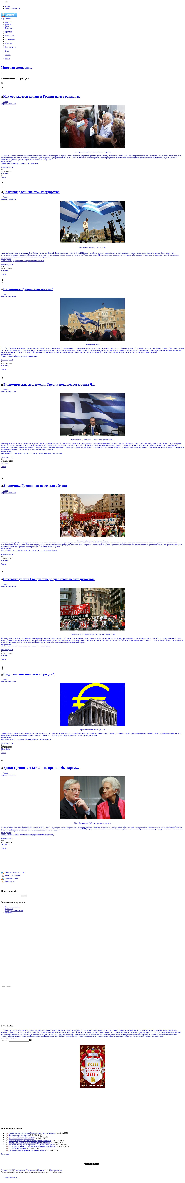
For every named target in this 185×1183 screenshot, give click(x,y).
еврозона (55, 1032)
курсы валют (132, 1032)
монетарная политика (14, 1034)
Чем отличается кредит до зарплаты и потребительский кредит (32, 1145)
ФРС (111, 1030)
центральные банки (161, 1034)
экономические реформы (106, 1036)
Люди (7, 26)
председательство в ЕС (23, 453)
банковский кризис (132, 1030)
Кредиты (8, 32)
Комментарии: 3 (7, 838)
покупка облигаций (51, 1034)
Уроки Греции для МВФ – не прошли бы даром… (41, 768)
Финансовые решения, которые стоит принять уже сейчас (30, 1141)
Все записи (9, 909)
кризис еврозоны (121, 1032)
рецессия (120, 1034)
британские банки (170, 1030)
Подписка (8, 28)
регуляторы (112, 1034)
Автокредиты (10, 881)
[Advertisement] (92, 864)
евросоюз (88, 1032)
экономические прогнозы (53, 453)
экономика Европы (43, 1036)
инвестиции (104, 1032)
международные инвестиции (148, 1032)
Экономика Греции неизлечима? (28, 289)
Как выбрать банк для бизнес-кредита (22, 1137)
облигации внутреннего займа (26, 261)
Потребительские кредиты (14, 872)
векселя (41, 261)
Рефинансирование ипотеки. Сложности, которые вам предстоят (32, 1133)
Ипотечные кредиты (12, 875)
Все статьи (5, 1154)
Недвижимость (10, 47)
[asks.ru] (9, 17)
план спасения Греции (28, 835)
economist (4, 173)
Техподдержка (19, 1170)
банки (122, 1030)
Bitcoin (3, 1030)
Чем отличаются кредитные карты (21, 1139)
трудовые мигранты (131, 1034)
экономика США (56, 1036)
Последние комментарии (14, 911)
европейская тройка (44, 739)
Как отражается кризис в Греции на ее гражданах (41, 96)
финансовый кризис (146, 1034)
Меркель (54, 550)
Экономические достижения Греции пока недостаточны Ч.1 (49, 384)
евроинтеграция (64, 1032)
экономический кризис (29, 163)
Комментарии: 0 (7, 167)
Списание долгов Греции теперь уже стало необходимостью (49, 579)
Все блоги (9, 913)
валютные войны (7, 1032)
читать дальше (6, 161)
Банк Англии (29, 1030)
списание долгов (44, 550)
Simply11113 (5, 749)
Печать (3, 177)
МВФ (3, 550)
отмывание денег (37, 1034)
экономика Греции (13, 163)
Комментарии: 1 (7, 457)
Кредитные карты (11, 878)
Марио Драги (94, 1030)
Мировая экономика (8, 104)
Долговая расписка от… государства (31, 192)
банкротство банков (146, 1030)
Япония (116, 1030)
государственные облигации (24, 1032)
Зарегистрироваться (12, 8)
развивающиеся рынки (82, 1034)
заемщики (96, 1032)
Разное (7, 59)
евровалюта (47, 1032)
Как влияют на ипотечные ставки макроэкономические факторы (32, 1146)
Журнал (8, 24)
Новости (8, 22)
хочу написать (6, 18)
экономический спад (155, 1036)
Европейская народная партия (68, 1030)
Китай (81, 1030)
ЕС (15, 739)
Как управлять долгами (17, 1148)
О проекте (4, 1170)
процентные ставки (66, 1034)
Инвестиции (9, 35)
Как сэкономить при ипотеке (19, 1135)
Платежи (8, 43)
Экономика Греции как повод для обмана (35, 485)
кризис (112, 1032)
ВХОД (7, 6)
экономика (173, 1034)
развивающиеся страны (99, 1034)
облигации (27, 1034)
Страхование (10, 39)
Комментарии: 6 (7, 743)
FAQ (11, 1170)
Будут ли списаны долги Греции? (28, 674)
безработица (158, 1030)
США (107, 1030)
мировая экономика (166, 1032)
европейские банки (78, 1032)
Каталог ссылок (56, 1170)
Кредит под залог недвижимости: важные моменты (27, 1150)
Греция (3, 163)
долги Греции (38, 453)
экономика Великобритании (11, 1036)
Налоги (102, 1030)
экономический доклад (45, 835)
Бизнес (7, 51)
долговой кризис (7, 739)
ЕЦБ (54, 1030)
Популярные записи (12, 907)
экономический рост (140, 1036)
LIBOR (8, 1030)
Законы (7, 55)
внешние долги (31, 550)
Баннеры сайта (43, 1170)
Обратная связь (31, 1170)
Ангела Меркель (18, 1030)
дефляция (38, 1032)
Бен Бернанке (39, 1030)
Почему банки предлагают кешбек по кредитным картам (29, 1143)
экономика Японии (70, 1036)
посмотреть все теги (8, 1038)
